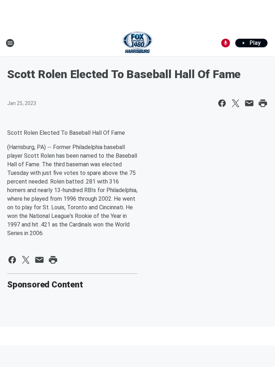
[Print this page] (263, 103)
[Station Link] (137, 43)
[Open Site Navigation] (10, 43)
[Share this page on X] (236, 103)
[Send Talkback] (225, 43)
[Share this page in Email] (249, 103)
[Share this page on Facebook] (222, 103)
